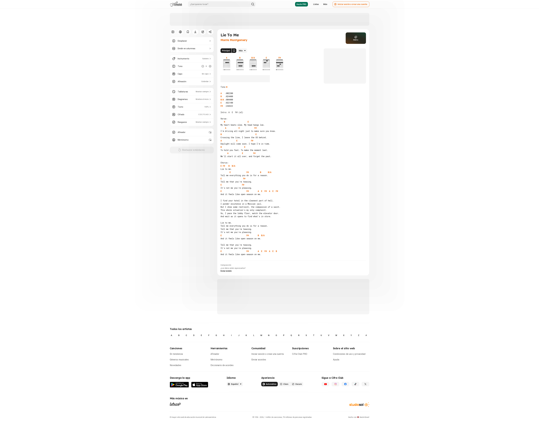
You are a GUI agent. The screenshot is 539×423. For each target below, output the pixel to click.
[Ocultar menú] (173, 32)
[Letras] (175, 404)
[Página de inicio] (176, 4)
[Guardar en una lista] (188, 32)
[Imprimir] (180, 32)
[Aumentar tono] (210, 66)
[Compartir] (210, 32)
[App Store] (199, 385)
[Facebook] (345, 384)
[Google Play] (179, 385)
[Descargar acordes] (195, 32)
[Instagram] (335, 384)
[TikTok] (355, 384)
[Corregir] (203, 32)
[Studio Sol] (359, 404)
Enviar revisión (226, 271)
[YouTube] (325, 384)
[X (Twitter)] (365, 384)
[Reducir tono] (203, 66)
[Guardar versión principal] (234, 50)
